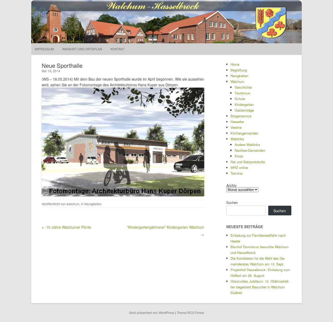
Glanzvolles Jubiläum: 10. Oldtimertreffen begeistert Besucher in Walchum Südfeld (259, 287)
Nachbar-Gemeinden (250, 150)
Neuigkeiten (92, 204)
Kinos (239, 156)
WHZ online (239, 167)
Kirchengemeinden (244, 133)
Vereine (236, 127)
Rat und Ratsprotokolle (247, 161)
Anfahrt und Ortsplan (82, 49)
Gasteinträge (244, 110)
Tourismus (242, 92)
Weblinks (237, 138)
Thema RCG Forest (190, 312)
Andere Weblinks (247, 144)
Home (234, 64)
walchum (73, 204)
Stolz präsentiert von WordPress (151, 312)
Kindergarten (244, 104)
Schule (240, 98)
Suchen (232, 202)
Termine (236, 173)
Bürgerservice (240, 115)
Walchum (237, 81)
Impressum (44, 49)
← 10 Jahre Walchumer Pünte (66, 227)
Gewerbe (237, 121)
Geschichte (243, 87)
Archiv (231, 185)
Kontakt (118, 49)
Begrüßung (238, 70)
